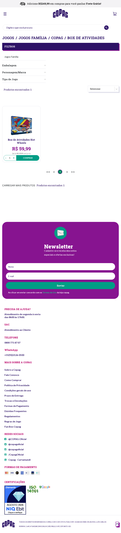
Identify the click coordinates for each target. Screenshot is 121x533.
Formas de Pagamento (16, 405)
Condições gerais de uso (17, 390)
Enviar (60, 285)
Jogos (8, 37)
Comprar (28, 158)
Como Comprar (13, 380)
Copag (57, 37)
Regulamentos (12, 416)
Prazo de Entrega (13, 395)
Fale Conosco (11, 374)
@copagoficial (16, 444)
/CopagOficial (16, 454)
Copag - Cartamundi (19, 459)
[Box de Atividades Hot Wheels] (21, 125)
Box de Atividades (85, 37)
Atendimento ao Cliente (17, 329)
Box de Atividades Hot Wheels (21, 141)
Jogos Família (32, 37)
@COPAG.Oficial (17, 439)
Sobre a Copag (12, 369)
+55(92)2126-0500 (14, 355)
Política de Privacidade (17, 385)
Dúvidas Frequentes (15, 411)
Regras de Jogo (12, 421)
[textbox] (56, 27)
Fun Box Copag (12, 426)
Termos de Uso (49, 292)
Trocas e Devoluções (15, 400)
